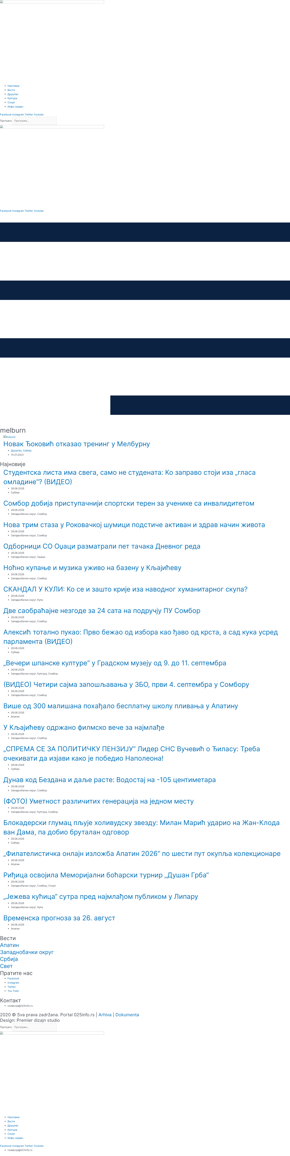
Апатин (9, 945)
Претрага (6, 120)
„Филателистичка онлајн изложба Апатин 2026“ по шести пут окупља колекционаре (142, 853)
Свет (6, 966)
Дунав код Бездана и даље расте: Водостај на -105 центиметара (109, 780)
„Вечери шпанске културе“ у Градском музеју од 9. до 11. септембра (114, 663)
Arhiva (105, 1014)
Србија (27, 450)
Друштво (16, 450)
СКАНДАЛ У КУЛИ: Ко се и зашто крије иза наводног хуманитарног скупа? (125, 589)
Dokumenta (127, 1014)
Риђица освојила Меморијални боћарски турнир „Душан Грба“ (106, 875)
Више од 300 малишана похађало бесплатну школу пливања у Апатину (120, 706)
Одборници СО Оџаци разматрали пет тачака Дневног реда (102, 546)
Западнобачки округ (27, 952)
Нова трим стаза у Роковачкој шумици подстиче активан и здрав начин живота (134, 525)
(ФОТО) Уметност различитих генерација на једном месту (98, 801)
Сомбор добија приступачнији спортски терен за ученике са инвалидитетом (128, 503)
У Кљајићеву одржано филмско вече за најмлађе (83, 727)
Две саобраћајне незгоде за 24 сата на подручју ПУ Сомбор (101, 610)
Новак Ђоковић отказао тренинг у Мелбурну (76, 444)
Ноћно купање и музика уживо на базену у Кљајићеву (92, 567)
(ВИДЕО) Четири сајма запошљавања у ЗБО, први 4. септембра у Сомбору (126, 684)
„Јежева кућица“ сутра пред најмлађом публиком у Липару (100, 896)
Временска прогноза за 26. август (59, 918)
